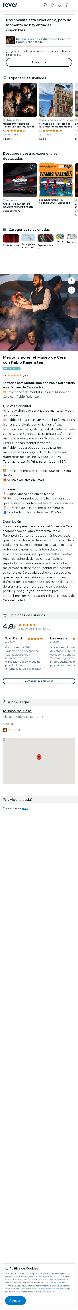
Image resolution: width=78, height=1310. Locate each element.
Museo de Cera (17, 711)
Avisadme (38, 62)
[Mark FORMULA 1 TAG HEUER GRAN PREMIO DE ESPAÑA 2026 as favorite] (32, 167)
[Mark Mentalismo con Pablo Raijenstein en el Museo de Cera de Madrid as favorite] (32, 86)
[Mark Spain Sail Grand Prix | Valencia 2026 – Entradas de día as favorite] (68, 167)
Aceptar (15, 1300)
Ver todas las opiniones (39, 681)
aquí (25, 808)
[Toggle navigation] (73, 5)
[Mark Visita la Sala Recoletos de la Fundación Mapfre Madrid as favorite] (68, 86)
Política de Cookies (55, 1282)
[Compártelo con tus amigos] (71, 280)
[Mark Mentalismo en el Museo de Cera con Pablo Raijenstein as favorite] (71, 290)
